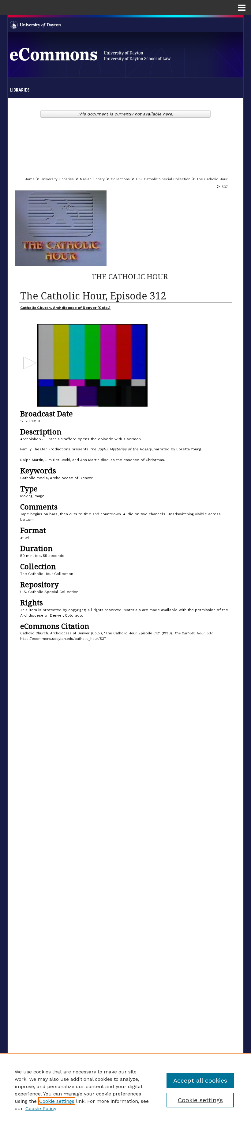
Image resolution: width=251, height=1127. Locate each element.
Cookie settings (56, 1101)
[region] (125, 1090)
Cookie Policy (40, 1108)
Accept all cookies (200, 1080)
